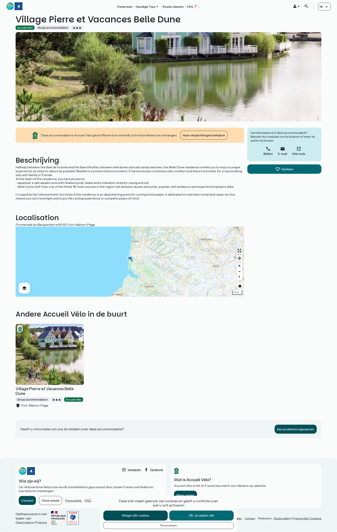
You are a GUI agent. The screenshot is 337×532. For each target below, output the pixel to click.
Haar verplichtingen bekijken (204, 135)
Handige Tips (145, 7)
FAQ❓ (192, 7)
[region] (130, 262)
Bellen (268, 154)
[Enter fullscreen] (239, 250)
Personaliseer (168, 525)
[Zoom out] (239, 271)
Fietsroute (124, 7)
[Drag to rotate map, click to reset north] (239, 277)
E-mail (282, 154)
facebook (156, 469)
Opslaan (287, 169)
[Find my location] (239, 258)
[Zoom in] (239, 266)
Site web (298, 154)
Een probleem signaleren (295, 429)
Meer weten (185, 495)
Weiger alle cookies (135, 515)
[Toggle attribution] (240, 286)
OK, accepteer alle (201, 515)
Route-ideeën (173, 7)
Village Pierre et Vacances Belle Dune (45, 391)
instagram (134, 469)
